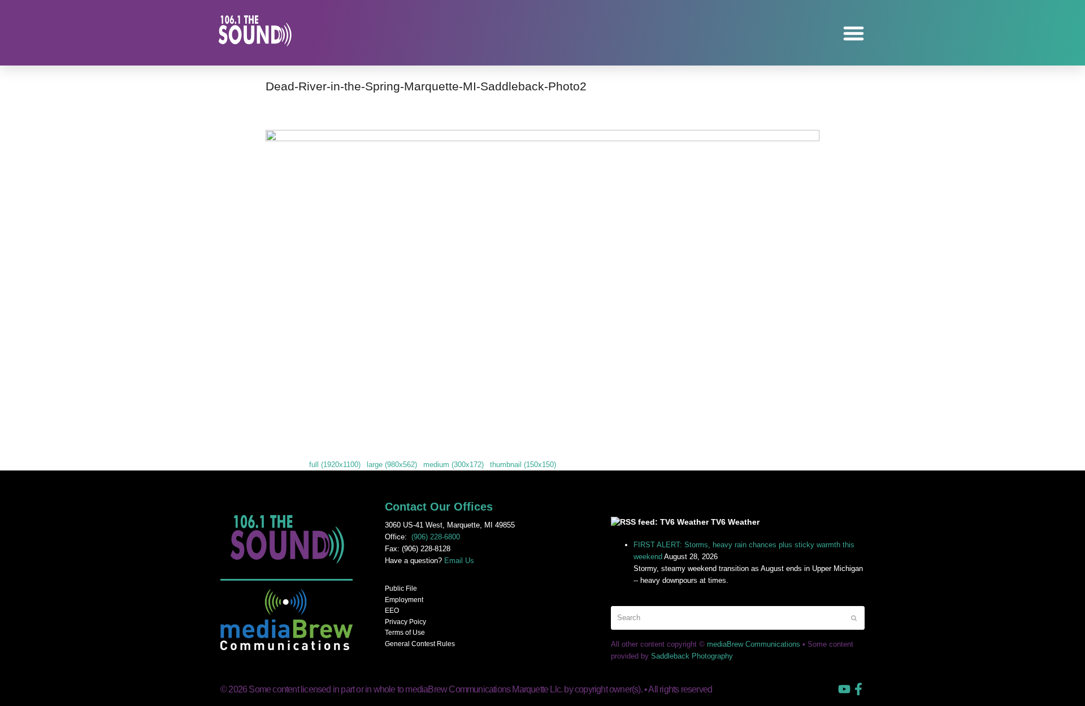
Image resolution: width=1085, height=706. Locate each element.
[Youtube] (844, 689)
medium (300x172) (453, 464)
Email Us (459, 560)
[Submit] (854, 618)
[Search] (738, 617)
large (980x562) (392, 464)
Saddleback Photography (692, 656)
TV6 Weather (735, 521)
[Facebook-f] (858, 689)
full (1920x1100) (335, 464)
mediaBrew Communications (753, 644)
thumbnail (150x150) (523, 464)
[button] (854, 33)
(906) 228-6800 (435, 537)
